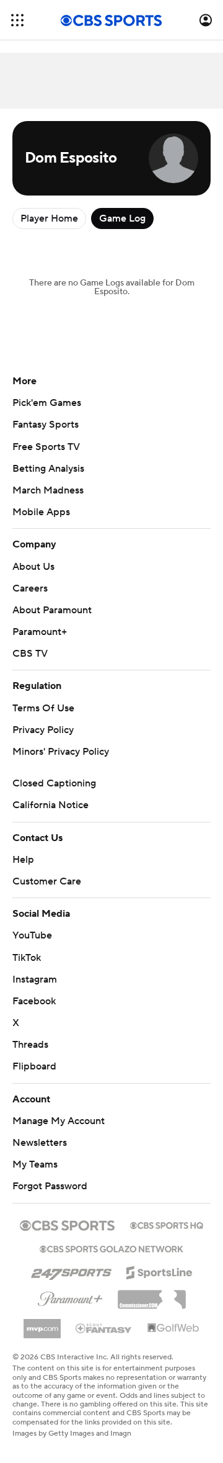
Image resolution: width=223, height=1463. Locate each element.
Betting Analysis (48, 468)
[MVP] (42, 1324)
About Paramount (52, 610)
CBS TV (30, 653)
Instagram (34, 979)
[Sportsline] (159, 1270)
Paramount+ (39, 632)
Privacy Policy (43, 730)
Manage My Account (58, 1121)
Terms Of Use (43, 708)
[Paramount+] (70, 1296)
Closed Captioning (54, 783)
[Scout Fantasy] (104, 1327)
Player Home (49, 218)
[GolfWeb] (173, 1328)
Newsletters (39, 1143)
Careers (30, 588)
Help (23, 859)
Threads (30, 1044)
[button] (17, 20)
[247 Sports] (71, 1270)
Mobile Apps (41, 512)
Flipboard (34, 1066)
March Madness (48, 490)
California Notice (50, 805)
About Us (33, 566)
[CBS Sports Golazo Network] (111, 1247)
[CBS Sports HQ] (166, 1224)
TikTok (26, 958)
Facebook (34, 1001)
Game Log (122, 218)
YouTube (32, 935)
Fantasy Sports (45, 424)
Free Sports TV (46, 447)
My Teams (35, 1164)
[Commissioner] (152, 1295)
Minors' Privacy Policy (60, 751)
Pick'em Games (46, 403)
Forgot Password (49, 1186)
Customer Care (46, 881)
